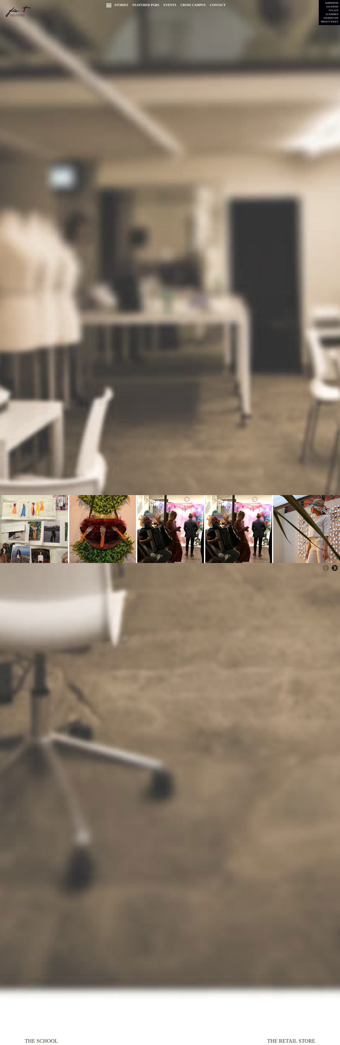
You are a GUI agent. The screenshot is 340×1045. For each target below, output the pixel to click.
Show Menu (108, 5)
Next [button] (334, 568)
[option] (34, 529)
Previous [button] (325, 568)
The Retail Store (291, 1041)
